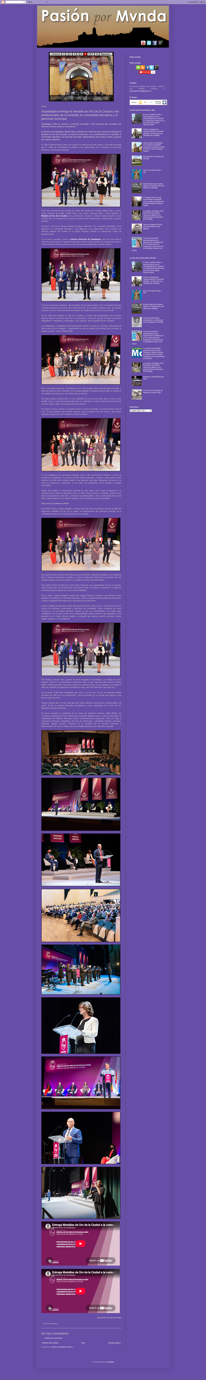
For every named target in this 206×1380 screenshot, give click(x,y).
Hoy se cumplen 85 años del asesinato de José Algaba (152, 227)
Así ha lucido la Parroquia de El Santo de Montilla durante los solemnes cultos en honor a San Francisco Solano (154, 147)
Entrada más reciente (50, 1343)
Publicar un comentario (54, 1338)
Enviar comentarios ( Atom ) (62, 1347)
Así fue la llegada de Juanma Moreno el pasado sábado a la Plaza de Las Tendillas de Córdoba (153, 132)
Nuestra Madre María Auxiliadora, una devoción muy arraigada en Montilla (153, 320)
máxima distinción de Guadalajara (85, 239)
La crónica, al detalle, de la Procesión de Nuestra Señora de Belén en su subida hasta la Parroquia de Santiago (153, 215)
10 (97, 54)
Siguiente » (105, 54)
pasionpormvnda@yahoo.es (140, 91)
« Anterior (55, 54)
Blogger (111, 1362)
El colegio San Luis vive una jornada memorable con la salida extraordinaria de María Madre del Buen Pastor (153, 201)
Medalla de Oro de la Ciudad (54, 216)
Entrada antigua (114, 1343)
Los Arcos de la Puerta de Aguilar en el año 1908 (153, 391)
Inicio (83, 1343)
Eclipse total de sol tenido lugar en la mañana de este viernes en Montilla (153, 186)
